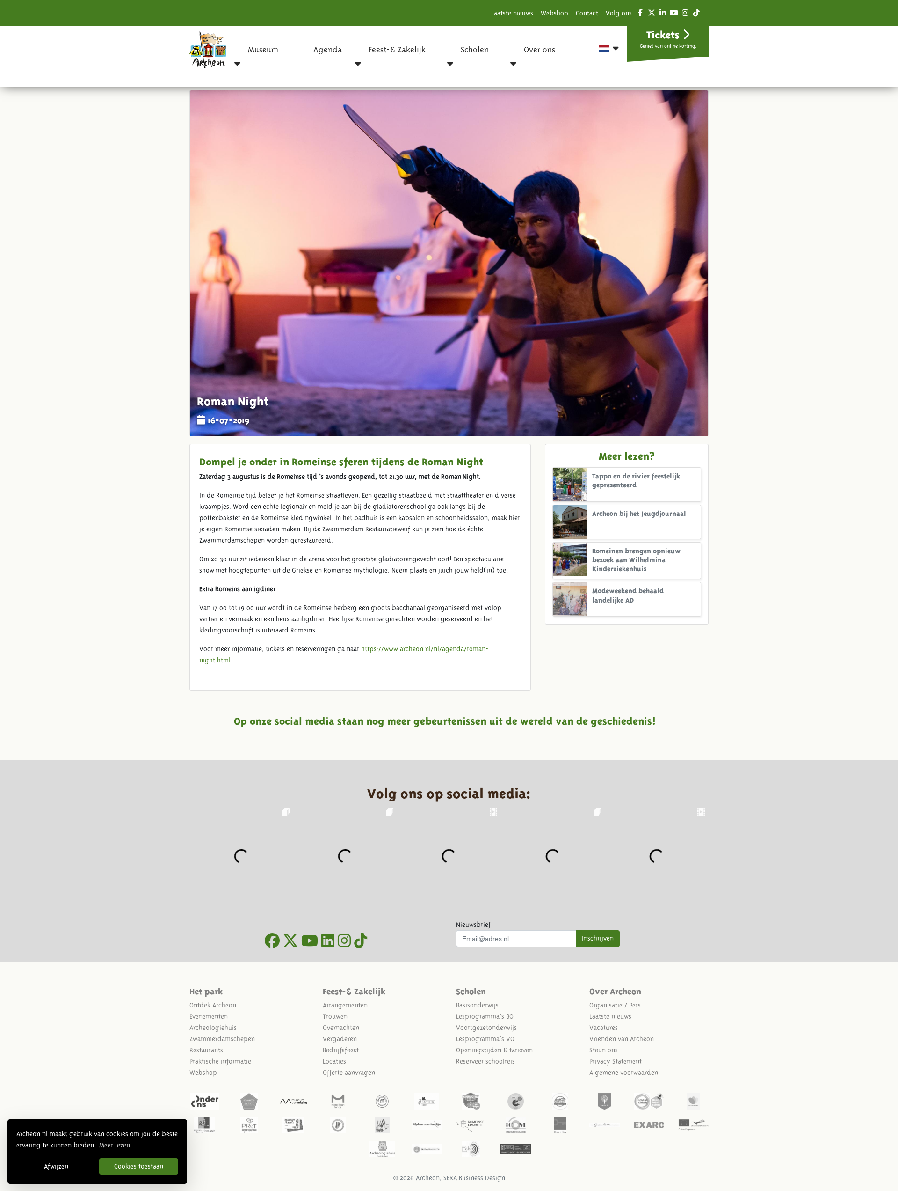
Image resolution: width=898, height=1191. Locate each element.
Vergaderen (340, 1039)
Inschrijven (598, 938)
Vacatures (603, 1027)
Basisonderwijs (477, 1005)
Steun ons (603, 1050)
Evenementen (208, 1016)
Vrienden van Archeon (621, 1039)
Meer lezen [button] (114, 1145)
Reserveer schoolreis (485, 1061)
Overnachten (341, 1027)
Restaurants (206, 1050)
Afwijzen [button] (56, 1166)
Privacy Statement (615, 1061)
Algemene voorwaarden (623, 1072)
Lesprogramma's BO (485, 1016)
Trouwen (335, 1016)
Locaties (334, 1061)
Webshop (554, 13)
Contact (587, 13)
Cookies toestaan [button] (138, 1166)
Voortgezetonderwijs (486, 1027)
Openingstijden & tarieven (494, 1050)
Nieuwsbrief (473, 924)
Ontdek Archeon (212, 1005)
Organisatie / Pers (615, 1005)
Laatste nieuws (512, 13)
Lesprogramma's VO (485, 1039)
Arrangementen (345, 1005)
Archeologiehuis (213, 1027)
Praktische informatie (220, 1061)
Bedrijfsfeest (341, 1050)
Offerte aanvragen (349, 1072)
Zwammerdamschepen (222, 1039)
